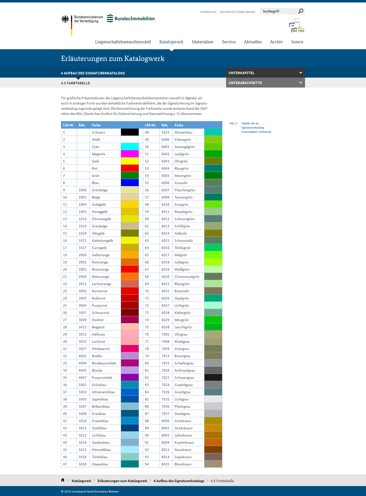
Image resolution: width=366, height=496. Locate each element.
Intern (297, 41)
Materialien (203, 41)
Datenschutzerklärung (237, 11)
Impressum (208, 11)
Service (229, 41)
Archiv (276, 41)
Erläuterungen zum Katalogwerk (122, 480)
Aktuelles (253, 41)
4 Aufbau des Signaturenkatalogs (93, 72)
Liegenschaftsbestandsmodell (123, 41)
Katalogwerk (171, 41)
